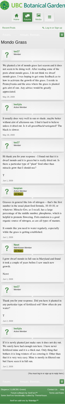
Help (62, 389)
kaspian (18, 188)
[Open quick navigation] (62, 34)
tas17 (17, 51)
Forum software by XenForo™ (24, 393)
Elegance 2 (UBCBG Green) (13, 389)
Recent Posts (8, 28)
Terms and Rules (56, 393)
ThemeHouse (41, 395)
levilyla (18, 104)
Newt (16, 244)
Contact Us (52, 389)
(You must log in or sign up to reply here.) (46, 373)
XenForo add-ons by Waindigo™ (24, 400)
